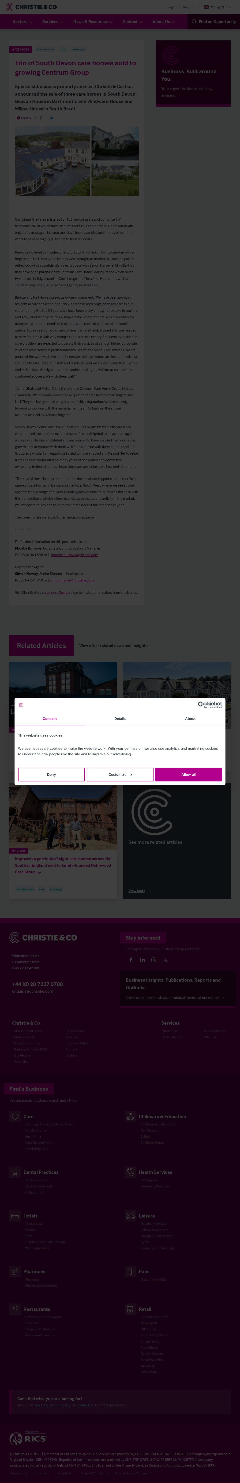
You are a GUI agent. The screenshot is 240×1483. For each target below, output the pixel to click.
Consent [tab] (50, 719)
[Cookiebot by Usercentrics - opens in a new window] (201, 705)
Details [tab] (120, 719)
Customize (117, 774)
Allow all (188, 774)
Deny (51, 774)
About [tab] (190, 719)
